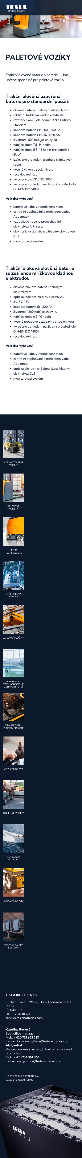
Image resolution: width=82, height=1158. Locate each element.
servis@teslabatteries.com (24, 1018)
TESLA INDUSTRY (16, 8)
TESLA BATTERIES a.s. (27, 1076)
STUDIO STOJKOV (24, 1080)
